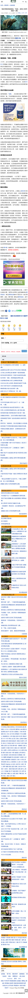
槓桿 (24, 748)
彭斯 (6, 741)
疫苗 (16, 736)
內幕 (12, 743)
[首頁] (13, 2)
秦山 (4, 942)
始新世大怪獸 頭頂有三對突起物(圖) (11, 617)
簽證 (13, 766)
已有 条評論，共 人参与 (9, 342)
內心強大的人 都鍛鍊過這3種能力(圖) (11, 664)
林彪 (14, 771)
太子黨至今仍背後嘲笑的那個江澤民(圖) (12, 852)
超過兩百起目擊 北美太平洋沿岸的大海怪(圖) (13, 370)
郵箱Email (3, 968)
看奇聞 (6, 5)
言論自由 (7, 764)
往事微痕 (16, 734)
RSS (19, 978)
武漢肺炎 (11, 727)
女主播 (13, 764)
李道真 (20, 937)
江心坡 (18, 762)
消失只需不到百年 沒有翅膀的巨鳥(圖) (11, 386)
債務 (21, 748)
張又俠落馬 (4, 521)
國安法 (25, 729)
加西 (24, 985)
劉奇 (17, 771)
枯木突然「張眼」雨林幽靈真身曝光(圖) (12, 378)
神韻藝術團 (12, 981)
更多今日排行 (23, 677)
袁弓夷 (12, 734)
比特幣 (13, 750)
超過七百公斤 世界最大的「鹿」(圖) (11, 391)
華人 (19, 764)
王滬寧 (22, 741)
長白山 (8, 762)
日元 (19, 750)
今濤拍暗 (7, 937)
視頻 (3, 860)
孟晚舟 (22, 738)
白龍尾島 (13, 762)
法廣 (24, 745)
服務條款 (22, 974)
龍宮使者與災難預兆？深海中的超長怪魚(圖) (13, 375)
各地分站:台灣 (7, 985)
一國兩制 (19, 745)
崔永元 (5, 743)
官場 (11, 745)
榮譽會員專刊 (6, 491)
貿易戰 (3, 731)
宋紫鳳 (3, 937)
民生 (24, 766)
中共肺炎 (3, 727)
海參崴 (16, 752)
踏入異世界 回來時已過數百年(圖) (10, 503)
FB (6, 748)
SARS (22, 762)
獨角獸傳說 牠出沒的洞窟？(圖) (10, 388)
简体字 (7, 988)
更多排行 (24, 857)
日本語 (22, 988)
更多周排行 (23, 722)
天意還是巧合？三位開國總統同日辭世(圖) (13, 495)
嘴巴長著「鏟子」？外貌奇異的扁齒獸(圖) (13, 602)
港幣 (22, 750)
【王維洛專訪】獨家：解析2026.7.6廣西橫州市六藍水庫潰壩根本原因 (19, 531)
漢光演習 (12, 729)
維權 (17, 757)
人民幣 (9, 750)
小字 (26, 13)
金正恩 (13, 738)
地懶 (10, 94)
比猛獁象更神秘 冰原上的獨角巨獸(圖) (11, 380)
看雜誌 (24, 981)
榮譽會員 (11, 294)
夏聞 (7, 940)
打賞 (19, 13)
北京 (2, 755)
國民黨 (18, 729)
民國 (13, 769)
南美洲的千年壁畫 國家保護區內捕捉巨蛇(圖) (13, 426)
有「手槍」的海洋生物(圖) (8, 628)
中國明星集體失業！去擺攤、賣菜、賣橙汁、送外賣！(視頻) (19, 928)
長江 (5, 734)
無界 (24, 983)
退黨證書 (16, 983)
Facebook (9, 978)
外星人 (5, 776)
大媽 (9, 755)
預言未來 (9, 961)
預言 (23, 773)
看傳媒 (7, 983)
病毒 (2, 729)
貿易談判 (14, 741)
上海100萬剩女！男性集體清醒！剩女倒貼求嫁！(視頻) (19, 872)
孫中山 (23, 769)
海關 (7, 766)
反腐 (5, 745)
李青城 (10, 942)
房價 (12, 755)
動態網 (21, 983)
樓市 (4, 752)
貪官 (22, 743)
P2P (2, 757)
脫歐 (15, 748)
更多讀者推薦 (23, 487)
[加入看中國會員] (14, 278)
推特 (15, 978)
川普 (16, 727)
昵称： (3, 338)
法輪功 (3, 759)
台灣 (20, 752)
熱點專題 (5, 516)
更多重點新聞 (23, 592)
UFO (4, 738)
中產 (13, 752)
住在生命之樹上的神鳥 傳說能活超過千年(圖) (13, 383)
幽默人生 (9, 773)
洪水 (8, 734)
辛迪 (8, 944)
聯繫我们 (15, 976)
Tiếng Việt (17, 988)
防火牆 (14, 757)
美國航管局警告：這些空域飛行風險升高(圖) (13, 415)
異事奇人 (20, 961)
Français (12, 988)
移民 (22, 764)
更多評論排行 (23, 463)
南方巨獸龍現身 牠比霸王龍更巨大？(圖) (12, 407)
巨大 (2, 64)
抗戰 (19, 769)
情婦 (25, 743)
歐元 (16, 750)
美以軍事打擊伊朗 (6, 518)
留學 (4, 766)
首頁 (2, 5)
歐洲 (21, 985)
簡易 (12, 937)
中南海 (9, 743)
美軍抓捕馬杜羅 (5, 524)
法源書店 (18, 981)
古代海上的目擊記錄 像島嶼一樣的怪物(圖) (13, 372)
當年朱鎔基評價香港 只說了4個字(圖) (11, 849)
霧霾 (4, 757)
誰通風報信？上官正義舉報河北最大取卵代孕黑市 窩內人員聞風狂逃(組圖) (19, 546)
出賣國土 (16, 731)
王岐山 (18, 738)
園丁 (20, 940)
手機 (20, 773)
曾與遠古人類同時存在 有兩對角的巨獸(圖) (13, 610)
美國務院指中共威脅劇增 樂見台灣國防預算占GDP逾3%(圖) (19, 539)
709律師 (21, 757)
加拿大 (12, 748)
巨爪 (26, 82)
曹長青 (5, 944)
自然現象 (14, 961)
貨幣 (5, 750)
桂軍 (16, 769)
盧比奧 (24, 727)
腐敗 (2, 745)
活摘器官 (13, 759)
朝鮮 (8, 748)
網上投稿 (22, 976)
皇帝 (23, 771)
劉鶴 (18, 741)
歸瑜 (23, 937)
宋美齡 (6, 771)
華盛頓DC (17, 985)
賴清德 (20, 727)
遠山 (4, 940)
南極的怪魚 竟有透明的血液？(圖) (10, 625)
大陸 (24, 755)
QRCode (14, 311)
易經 (5, 773)
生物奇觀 (12, 5)
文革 (11, 776)
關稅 (25, 738)
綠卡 (21, 766)
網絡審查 (7, 759)
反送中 (19, 743)
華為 (10, 738)
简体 (23, 1)
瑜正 (14, 942)
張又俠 (11, 731)
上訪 (25, 757)
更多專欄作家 (23, 947)
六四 (11, 736)
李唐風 (16, 940)
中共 (7, 738)
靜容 (7, 942)
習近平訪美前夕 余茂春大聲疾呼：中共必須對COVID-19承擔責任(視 (19, 865)
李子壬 (21, 942)
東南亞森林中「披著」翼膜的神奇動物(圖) (13, 631)
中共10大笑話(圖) (6, 854)
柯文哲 (20, 736)
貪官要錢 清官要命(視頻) (19, 897)
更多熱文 (24, 809)
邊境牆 (3, 741)
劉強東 (6, 755)
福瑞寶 (11, 983)
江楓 (17, 942)
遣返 (10, 766)
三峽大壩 (21, 731)
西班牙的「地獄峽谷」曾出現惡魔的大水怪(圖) (14, 423)
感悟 (17, 773)
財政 (7, 752)
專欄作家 (5, 935)
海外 (2, 769)
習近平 (7, 731)
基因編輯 (9, 757)
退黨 (13, 736)
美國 (9, 741)
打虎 (8, 745)
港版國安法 (6, 736)
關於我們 (15, 974)
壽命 (8, 776)
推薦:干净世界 (5, 981)
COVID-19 (7, 729)
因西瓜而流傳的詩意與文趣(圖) (10, 493)
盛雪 (23, 940)
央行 (18, 748)
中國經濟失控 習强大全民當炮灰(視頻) (12, 674)
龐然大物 (18, 38)
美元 (2, 750)
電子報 (9, 974)
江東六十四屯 (20, 759)
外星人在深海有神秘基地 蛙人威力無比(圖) (13, 410)
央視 (16, 764)
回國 (16, 766)
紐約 (12, 985)
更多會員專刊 (23, 514)
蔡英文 (24, 752)
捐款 (9, 976)
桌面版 (3, 974)
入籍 (18, 766)
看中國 (5, 247)
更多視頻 (24, 933)
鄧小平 (10, 771)
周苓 (10, 940)
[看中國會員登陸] (14, 282)
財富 (10, 752)
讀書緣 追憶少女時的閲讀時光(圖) (10, 484)
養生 (14, 776)
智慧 (14, 773)
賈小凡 (16, 937)
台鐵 (21, 729)
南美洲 (23, 191)
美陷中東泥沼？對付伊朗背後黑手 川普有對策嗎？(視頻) (19, 920)
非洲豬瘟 (19, 755)
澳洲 (10, 769)
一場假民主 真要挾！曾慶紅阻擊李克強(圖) (13, 666)
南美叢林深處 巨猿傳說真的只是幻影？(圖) (13, 413)
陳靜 (13, 940)
